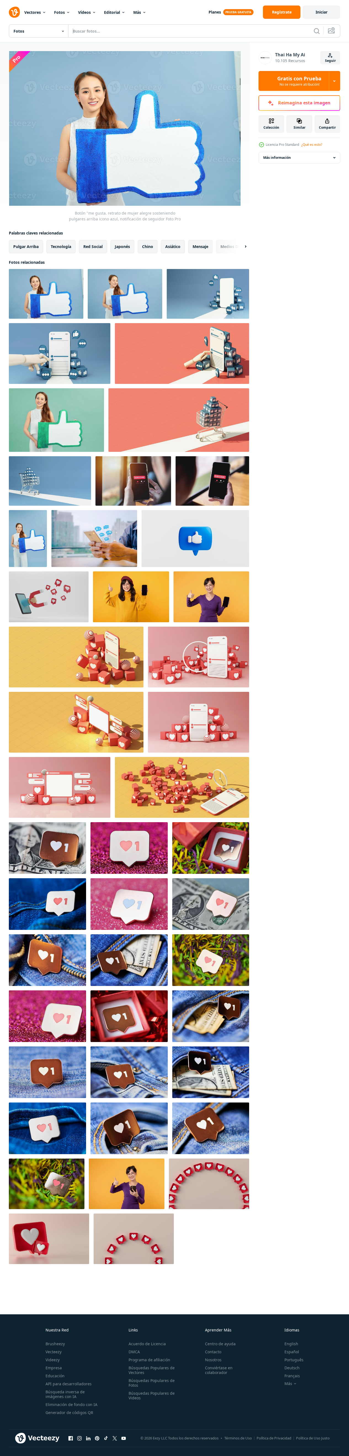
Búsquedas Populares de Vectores (152, 1370)
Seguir (330, 60)
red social (93, 246)
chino (147, 246)
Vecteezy (54, 1351)
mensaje (200, 246)
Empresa (54, 1367)
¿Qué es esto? (311, 144)
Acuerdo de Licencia (147, 1343)
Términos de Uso (238, 1438)
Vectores (32, 12)
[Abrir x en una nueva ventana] (115, 1438)
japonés (122, 246)
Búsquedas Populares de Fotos (152, 1383)
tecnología (61, 246)
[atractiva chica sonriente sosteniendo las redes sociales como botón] (28, 538)
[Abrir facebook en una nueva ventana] (70, 1438)
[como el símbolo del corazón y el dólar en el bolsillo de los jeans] (129, 960)
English (291, 1343)
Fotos (59, 12)
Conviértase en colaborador (219, 1370)
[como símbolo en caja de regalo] (210, 848)
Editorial (112, 12)
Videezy (53, 1359)
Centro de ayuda (220, 1343)
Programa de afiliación (149, 1359)
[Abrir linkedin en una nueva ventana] (88, 1438)
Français (292, 1375)
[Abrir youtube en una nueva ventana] (123, 1438)
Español (291, 1351)
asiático (172, 246)
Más (137, 12)
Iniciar (321, 12)
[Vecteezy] (14, 12)
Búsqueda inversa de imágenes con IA (65, 1394)
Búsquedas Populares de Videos (152, 1395)
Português (293, 1359)
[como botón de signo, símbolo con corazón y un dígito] (46, 1184)
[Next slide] (241, 246)
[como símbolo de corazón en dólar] (47, 848)
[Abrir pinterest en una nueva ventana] (97, 1438)
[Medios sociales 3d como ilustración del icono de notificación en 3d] (209, 1184)
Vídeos (84, 12)
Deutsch (292, 1367)
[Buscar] (316, 31)
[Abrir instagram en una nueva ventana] (79, 1438)
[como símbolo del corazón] (129, 848)
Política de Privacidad (274, 1438)
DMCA (134, 1351)
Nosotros (213, 1359)
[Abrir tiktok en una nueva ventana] (106, 1438)
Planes (215, 12)
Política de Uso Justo (313, 1438)
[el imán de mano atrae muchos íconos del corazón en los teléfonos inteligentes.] (49, 596)
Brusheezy (55, 1343)
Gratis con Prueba (299, 81)
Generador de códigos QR (69, 1412)
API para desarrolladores (69, 1383)
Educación (55, 1375)
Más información (277, 157)
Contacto (213, 1351)
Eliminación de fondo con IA (71, 1404)
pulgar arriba (26, 246)
